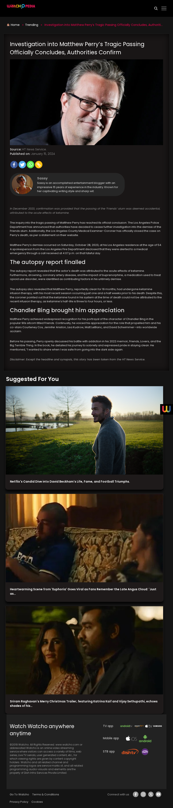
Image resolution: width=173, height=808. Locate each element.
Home (15, 25)
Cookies (37, 802)
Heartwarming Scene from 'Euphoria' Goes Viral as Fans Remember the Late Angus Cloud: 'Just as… (83, 591)
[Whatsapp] (30, 164)
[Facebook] (14, 164)
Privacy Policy (19, 802)
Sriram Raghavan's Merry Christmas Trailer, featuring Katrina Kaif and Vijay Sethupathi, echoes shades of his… (84, 703)
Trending (31, 25)
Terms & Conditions (45, 794)
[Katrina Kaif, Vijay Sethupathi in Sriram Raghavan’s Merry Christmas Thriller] (84, 650)
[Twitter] (22, 164)
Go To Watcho (19, 794)
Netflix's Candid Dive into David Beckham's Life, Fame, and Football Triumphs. (70, 481)
